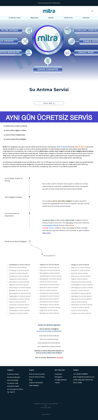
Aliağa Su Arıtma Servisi (80, 265)
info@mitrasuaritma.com (86, 377)
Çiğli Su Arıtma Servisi (79, 279)
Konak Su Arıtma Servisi (80, 290)
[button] (86, 17)
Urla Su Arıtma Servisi (79, 302)
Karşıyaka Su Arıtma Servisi (81, 282)
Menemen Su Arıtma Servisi (81, 299)
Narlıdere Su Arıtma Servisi (81, 293)
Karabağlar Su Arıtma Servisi (82, 285)
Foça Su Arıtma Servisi (79, 310)
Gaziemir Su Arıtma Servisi (81, 313)
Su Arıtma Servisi (49, 89)
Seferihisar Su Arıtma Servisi (81, 305)
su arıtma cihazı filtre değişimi (61, 201)
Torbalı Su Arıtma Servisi (80, 308)
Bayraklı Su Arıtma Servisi (80, 270)
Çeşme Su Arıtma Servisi (49, 310)
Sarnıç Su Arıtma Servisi (48, 282)
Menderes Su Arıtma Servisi (81, 296)
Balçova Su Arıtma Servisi (80, 268)
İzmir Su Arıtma (88, 151)
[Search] (92, 11)
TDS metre (69, 223)
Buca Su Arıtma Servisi (79, 273)
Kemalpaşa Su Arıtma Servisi (82, 288)
